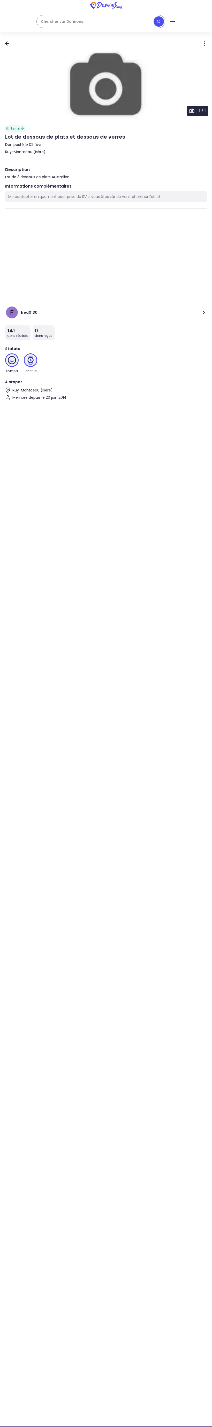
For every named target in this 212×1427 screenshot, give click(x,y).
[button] (106, 85)
